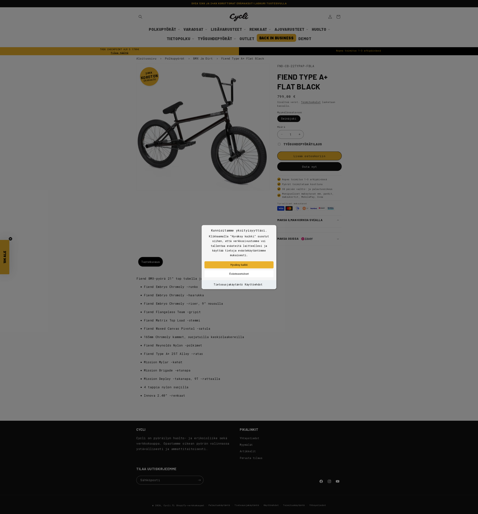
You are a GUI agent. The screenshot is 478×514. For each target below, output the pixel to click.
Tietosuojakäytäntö (228, 284)
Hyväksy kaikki (239, 264)
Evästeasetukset (239, 273)
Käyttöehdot (254, 284)
